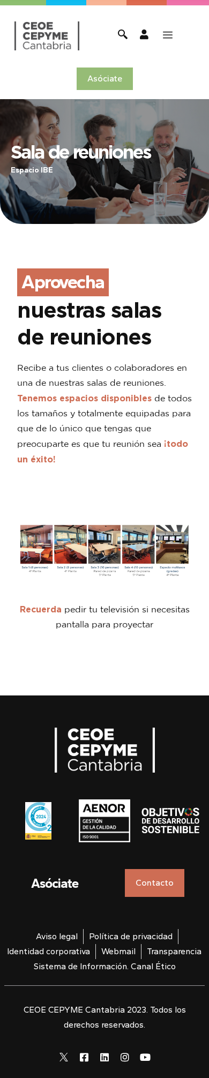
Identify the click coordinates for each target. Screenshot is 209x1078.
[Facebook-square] (84, 1057)
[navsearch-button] (123, 35)
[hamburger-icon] (167, 35)
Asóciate (54, 883)
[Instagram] (125, 1057)
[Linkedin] (104, 1057)
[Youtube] (145, 1057)
